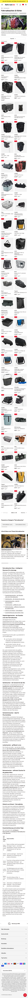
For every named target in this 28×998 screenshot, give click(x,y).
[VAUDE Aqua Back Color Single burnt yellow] (20, 224)
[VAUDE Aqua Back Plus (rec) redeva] (20, 166)
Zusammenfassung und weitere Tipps (14, 612)
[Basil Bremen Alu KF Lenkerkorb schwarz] (20, 264)
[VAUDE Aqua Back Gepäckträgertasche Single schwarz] (20, 68)
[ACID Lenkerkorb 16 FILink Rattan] (7, 380)
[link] (5, 512)
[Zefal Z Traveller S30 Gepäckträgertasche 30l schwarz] (20, 147)
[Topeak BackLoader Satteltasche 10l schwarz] (20, 284)
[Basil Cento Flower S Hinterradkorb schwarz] (7, 284)
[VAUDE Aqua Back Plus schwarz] (7, 224)
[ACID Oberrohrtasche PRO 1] (7, 108)
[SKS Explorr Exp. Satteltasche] (20, 420)
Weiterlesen (3, 34)
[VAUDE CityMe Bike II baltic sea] (7, 360)
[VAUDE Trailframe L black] (20, 185)
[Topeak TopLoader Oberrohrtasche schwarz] (7, 342)
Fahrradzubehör (6, 8)
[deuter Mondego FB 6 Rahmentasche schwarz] (7, 166)
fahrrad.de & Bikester (8, 994)
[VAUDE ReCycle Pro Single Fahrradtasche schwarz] (7, 264)
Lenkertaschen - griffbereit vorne (13, 604)
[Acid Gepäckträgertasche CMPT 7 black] (7, 496)
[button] (23, 4)
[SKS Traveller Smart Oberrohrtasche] (7, 303)
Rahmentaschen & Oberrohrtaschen (9, 13)
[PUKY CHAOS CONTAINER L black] (7, 205)
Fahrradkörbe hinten (20, 524)
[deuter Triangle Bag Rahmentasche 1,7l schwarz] (20, 496)
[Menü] (2, 4)
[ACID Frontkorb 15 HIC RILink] (7, 322)
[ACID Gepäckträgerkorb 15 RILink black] (7, 244)
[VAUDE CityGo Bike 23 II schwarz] (20, 48)
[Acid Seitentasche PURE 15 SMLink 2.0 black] (20, 244)
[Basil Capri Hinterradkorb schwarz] (7, 439)
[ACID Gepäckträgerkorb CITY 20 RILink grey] (7, 185)
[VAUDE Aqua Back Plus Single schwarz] (7, 127)
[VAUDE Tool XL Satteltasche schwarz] (20, 400)
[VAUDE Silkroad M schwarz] (20, 205)
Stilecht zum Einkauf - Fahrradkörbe (14, 610)
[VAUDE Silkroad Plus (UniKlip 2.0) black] (20, 342)
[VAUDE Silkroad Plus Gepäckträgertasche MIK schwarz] (7, 400)
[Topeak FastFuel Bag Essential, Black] (7, 477)
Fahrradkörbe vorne (7, 524)
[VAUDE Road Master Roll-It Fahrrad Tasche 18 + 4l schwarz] (20, 127)
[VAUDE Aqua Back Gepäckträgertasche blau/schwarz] (20, 322)
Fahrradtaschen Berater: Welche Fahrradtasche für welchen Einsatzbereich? (11, 549)
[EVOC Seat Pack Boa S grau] (7, 68)
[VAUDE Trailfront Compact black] (7, 457)
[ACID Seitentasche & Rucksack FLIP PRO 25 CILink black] (20, 108)
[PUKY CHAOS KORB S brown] (20, 439)
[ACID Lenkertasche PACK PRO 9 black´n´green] (20, 457)
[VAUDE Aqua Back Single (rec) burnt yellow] (20, 477)
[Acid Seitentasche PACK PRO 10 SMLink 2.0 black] (20, 303)
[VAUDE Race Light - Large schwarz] (7, 147)
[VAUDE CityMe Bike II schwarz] (20, 360)
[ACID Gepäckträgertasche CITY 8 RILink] (7, 48)
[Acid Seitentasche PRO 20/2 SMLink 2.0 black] (7, 87)
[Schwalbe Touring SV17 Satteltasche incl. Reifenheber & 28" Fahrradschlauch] (20, 380)
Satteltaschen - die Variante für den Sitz (15, 599)
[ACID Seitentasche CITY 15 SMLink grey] (7, 420)
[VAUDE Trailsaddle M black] (20, 87)
